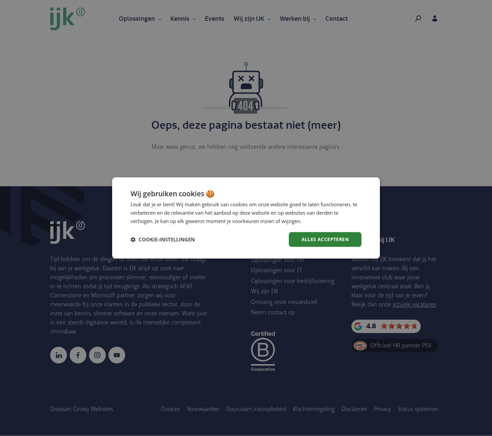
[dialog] (246, 217)
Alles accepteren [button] (325, 239)
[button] (163, 239)
